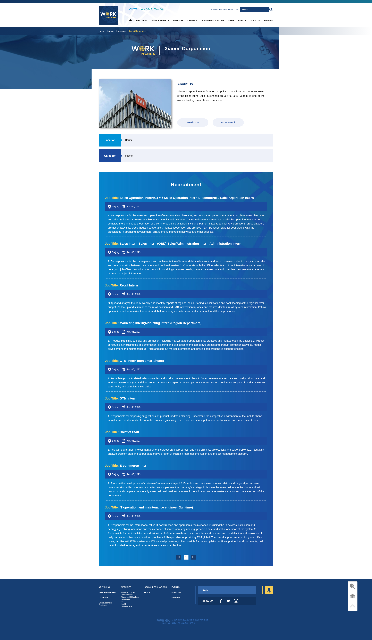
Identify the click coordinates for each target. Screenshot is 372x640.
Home (101, 31)
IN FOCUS (255, 20)
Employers (121, 31)
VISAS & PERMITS (160, 20)
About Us (185, 84)
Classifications (127, 595)
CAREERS (192, 20)
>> (193, 557)
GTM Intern (120, 398)
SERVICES (178, 20)
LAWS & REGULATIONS (212, 20)
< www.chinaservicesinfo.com (224, 9)
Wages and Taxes (128, 592)
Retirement (125, 599)
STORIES (268, 20)
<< (178, 557)
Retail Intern (121, 285)
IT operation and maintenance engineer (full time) (149, 507)
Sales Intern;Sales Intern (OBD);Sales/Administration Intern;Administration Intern (173, 243)
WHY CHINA (141, 20)
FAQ (122, 602)
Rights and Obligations (130, 597)
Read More (192, 122)
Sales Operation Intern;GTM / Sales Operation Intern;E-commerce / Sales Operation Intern (179, 198)
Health (123, 604)
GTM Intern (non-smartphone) (134, 361)
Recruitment (186, 185)
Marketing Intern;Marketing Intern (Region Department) (153, 323)
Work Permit (228, 122)
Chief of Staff (122, 432)
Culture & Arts (126, 606)
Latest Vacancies (105, 603)
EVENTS (242, 20)
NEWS (231, 20)
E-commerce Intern (126, 465)
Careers (110, 31)
